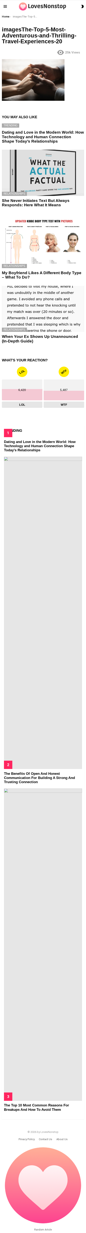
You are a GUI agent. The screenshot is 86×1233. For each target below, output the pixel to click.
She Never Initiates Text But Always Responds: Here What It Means (36, 202)
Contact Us (45, 1139)
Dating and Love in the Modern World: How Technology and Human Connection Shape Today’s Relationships (43, 136)
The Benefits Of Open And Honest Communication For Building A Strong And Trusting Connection (39, 778)
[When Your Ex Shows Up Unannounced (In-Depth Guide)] (43, 309)
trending (11, 125)
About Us (62, 1139)
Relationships (14, 193)
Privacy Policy (27, 1139)
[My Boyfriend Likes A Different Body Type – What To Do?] (43, 241)
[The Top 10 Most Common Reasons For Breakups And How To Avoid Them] (43, 945)
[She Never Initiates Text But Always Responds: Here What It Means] (43, 173)
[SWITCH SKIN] (82, 6)
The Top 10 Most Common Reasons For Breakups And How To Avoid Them (36, 1107)
